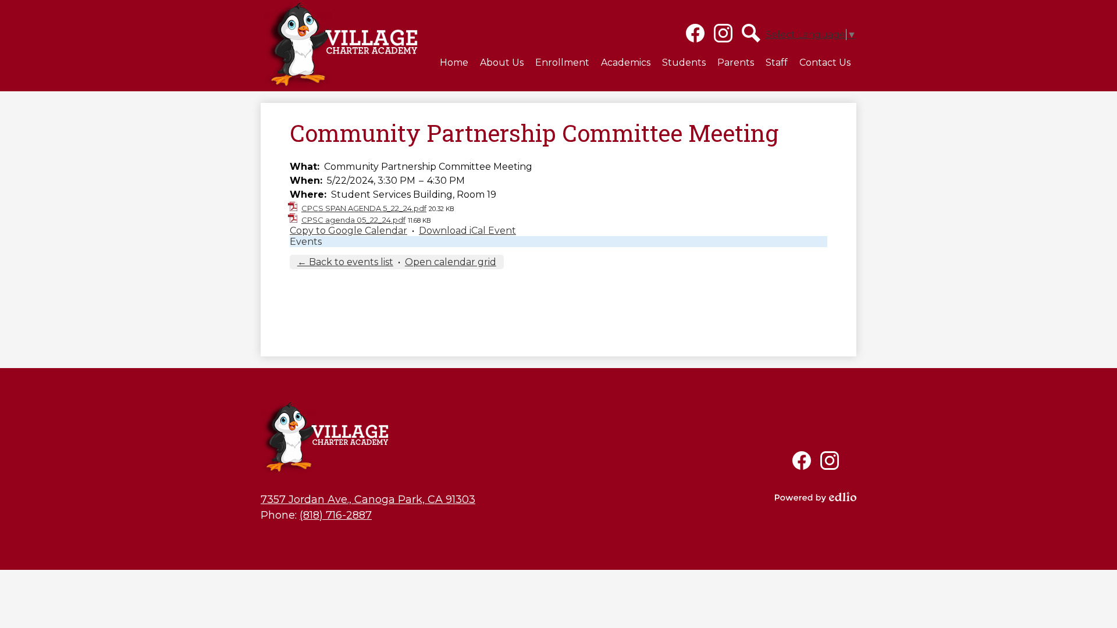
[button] (501, 62)
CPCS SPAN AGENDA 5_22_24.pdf (363, 208)
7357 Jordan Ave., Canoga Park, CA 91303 (368, 499)
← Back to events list (345, 261)
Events (306, 241)
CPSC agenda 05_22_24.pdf (353, 219)
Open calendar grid (450, 261)
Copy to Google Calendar (348, 230)
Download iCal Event (467, 230)
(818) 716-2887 (336, 515)
